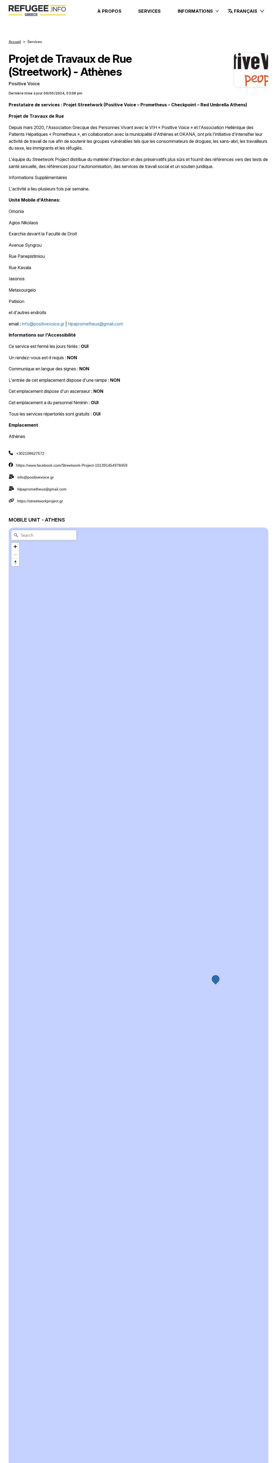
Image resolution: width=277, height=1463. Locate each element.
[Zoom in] (15, 547)
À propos (109, 11)
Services (149, 11)
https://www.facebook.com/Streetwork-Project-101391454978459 (71, 465)
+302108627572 (30, 453)
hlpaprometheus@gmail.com (42, 489)
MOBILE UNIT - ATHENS (37, 520)
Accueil (15, 41)
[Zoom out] (15, 554)
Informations (195, 11)
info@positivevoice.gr (35, 477)
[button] (246, 11)
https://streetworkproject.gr (40, 501)
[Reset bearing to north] (15, 562)
